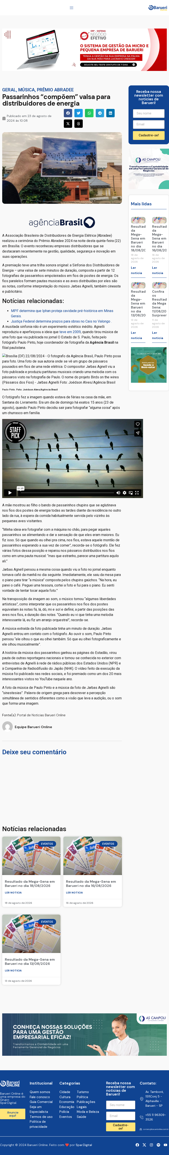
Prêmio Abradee (55, 89)
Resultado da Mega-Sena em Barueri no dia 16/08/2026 (91, 883)
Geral (9, 89)
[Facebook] (137, 1144)
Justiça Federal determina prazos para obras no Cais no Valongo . (61, 321)
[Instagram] (151, 1144)
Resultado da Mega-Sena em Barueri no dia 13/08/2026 (30, 961)
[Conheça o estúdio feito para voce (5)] (84, 69)
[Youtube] (165, 1144)
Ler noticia (13, 892)
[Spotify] (158, 1144)
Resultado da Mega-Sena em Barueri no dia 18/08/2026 (30, 883)
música (26, 89)
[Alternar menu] (71, 7)
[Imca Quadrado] (149, 381)
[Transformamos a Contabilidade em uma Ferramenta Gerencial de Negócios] (149, 188)
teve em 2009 (70, 332)
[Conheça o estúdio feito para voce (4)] (84, 1054)
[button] (68, 113)
